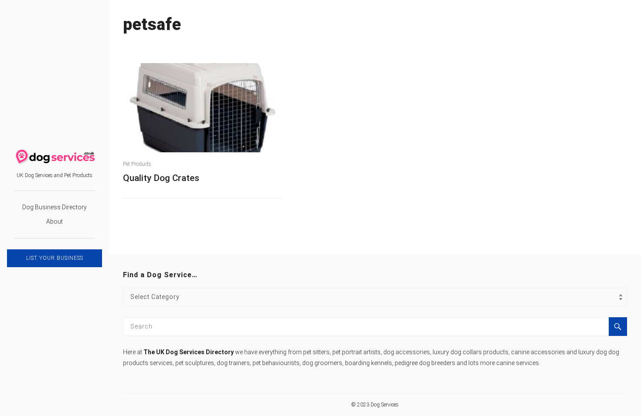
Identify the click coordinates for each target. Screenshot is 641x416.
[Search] (618, 326)
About (54, 221)
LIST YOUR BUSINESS (54, 258)
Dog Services (385, 405)
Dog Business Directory (54, 207)
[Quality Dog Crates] (202, 107)
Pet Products (137, 164)
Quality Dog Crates (161, 178)
